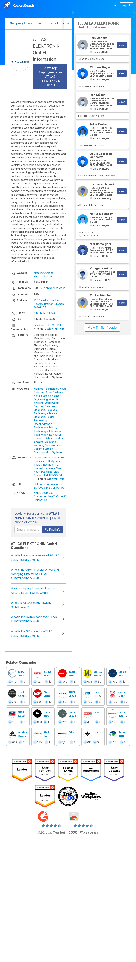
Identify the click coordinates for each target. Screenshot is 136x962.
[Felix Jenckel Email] (82, 45)
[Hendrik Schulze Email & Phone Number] (82, 219)
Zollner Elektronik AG (49, 675)
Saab (59, 468)
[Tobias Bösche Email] (82, 302)
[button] (68, 23)
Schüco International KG (126, 716)
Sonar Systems (54, 392)
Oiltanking (74, 732)
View (122, 44)
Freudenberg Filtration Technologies (102, 695)
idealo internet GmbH (123, 675)
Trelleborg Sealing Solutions (24, 695)
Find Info (54, 529)
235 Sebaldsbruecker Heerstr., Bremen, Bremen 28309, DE (49, 304)
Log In (112, 5)
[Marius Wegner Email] (82, 250)
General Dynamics (44, 468)
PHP (59, 324)
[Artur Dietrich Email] (82, 131)
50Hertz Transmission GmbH (52, 736)
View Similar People (102, 327)
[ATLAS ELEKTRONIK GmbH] (20, 62)
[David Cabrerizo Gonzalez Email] (82, 161)
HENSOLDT (56, 475)
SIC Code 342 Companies (49, 487)
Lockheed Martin (43, 457)
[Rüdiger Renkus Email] (82, 274)
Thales (38, 464)
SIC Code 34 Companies (48, 484)
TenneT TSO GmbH (123, 736)
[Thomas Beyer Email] (82, 73)
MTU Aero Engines (23, 675)
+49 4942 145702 (44, 312)
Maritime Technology (46, 388)
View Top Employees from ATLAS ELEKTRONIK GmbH (50, 76)
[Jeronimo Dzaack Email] (82, 191)
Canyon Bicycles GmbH (48, 716)
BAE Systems (53, 461)
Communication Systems (48, 452)
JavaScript (40, 324)
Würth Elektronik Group (49, 695)
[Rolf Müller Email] (82, 102)
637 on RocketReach (52, 287)
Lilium (97, 732)
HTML (51, 324)
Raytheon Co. (51, 464)
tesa (96, 712)
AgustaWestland (43, 471)
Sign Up (126, 5)
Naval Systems (42, 395)
